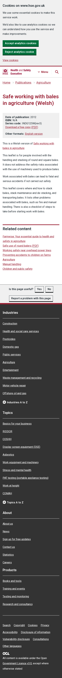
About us (8, 523)
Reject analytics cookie (19, 51)
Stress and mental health (17, 470)
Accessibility (10, 632)
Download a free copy (21, 127)
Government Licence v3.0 (17, 663)
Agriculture (43, 82)
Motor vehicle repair (14, 385)
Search (7, 625)
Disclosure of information (35, 632)
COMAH (7, 493)
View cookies (10, 60)
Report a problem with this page (31, 298)
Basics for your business (17, 423)
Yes (39, 289)
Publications (23, 82)
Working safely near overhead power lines (27, 250)
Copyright (19, 625)
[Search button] (56, 71)
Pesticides (9, 339)
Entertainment (11, 370)
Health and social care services (21, 331)
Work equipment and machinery (21, 462)
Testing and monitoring (16, 596)
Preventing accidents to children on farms (27, 255)
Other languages (12, 646)
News (6, 531)
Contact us (9, 547)
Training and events (14, 588)
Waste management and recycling (22, 377)
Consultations (41, 639)
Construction (10, 323)
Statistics (8, 554)
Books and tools (12, 581)
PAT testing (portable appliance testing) (25, 477)
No (49, 289)
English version (34, 133)
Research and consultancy (18, 604)
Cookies (33, 625)
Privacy (45, 625)
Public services (12, 354)
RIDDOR (7, 431)
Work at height (11, 485)
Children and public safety (18, 268)
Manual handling (12, 264)
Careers (7, 562)
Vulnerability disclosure (16, 639)
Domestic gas (11, 346)
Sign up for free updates (17, 539)
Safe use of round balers (21, 245)
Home (6, 82)
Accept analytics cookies (20, 43)
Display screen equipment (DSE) (21, 446)
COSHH (7, 439)
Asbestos (8, 454)
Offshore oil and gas (14, 393)
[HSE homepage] (17, 72)
